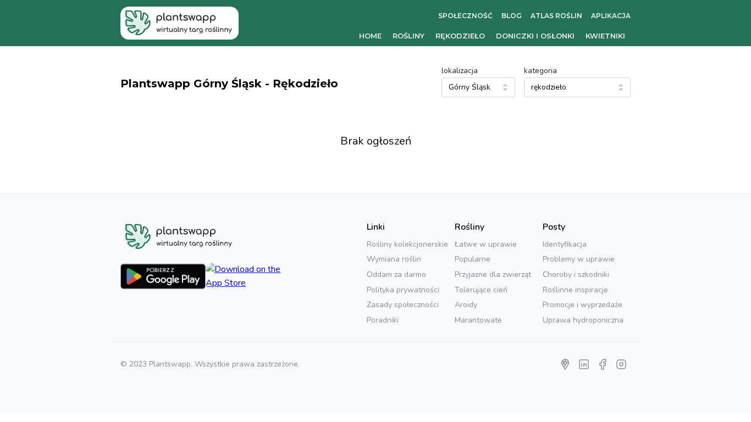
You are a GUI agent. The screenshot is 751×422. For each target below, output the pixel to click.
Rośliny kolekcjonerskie (407, 244)
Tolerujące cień (481, 290)
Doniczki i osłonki (535, 35)
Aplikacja (611, 16)
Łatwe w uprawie (486, 244)
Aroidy (466, 304)
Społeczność (465, 16)
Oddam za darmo (396, 274)
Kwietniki (605, 35)
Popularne (472, 259)
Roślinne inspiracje (575, 290)
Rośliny (408, 35)
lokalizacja (459, 70)
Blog (511, 16)
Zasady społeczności (403, 304)
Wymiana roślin (394, 259)
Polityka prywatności (403, 290)
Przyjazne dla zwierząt (493, 274)
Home (370, 35)
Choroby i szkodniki (576, 274)
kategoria (540, 70)
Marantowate (478, 320)
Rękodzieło (460, 35)
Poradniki (383, 320)
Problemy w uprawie (579, 259)
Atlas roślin (556, 16)
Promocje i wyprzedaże (582, 304)
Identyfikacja (565, 244)
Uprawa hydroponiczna (583, 320)
